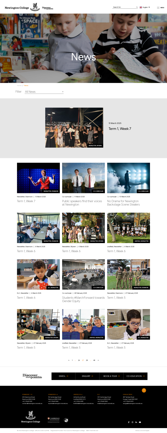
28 (87, 360)
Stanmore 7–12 (27, 394)
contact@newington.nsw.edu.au (32, 403)
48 (94, 360)
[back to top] (144, 390)
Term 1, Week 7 (120, 129)
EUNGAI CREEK (127, 394)
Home (19, 85)
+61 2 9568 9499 (128, 401)
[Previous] (69, 360)
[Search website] (136, 7)
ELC (98, 394)
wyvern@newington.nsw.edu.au (58, 403)
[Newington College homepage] (29, 7)
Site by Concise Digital (142, 430)
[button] (145, 7)
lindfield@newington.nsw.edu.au (83, 403)
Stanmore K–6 (53, 394)
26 (79, 360)
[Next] (98, 360)
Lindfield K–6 (77, 394)
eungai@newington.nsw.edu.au (132, 403)
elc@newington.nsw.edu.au (105, 403)
